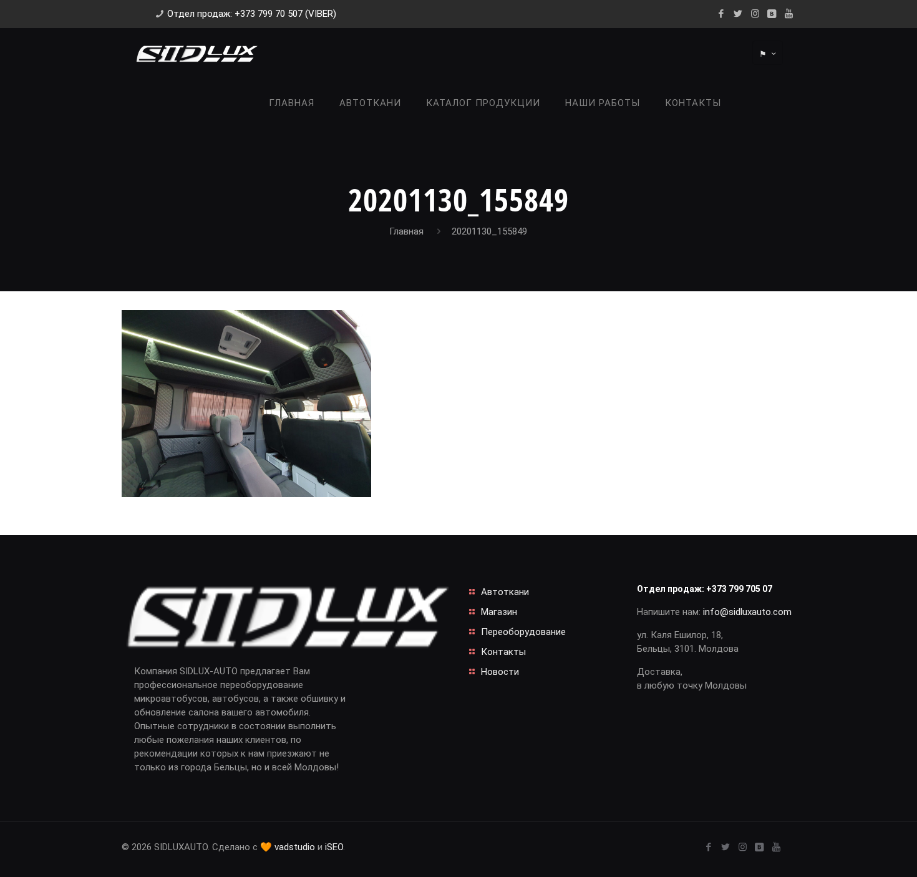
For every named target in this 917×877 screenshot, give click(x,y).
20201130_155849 (489, 231)
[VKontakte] (772, 13)
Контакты (503, 651)
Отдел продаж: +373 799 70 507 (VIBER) (251, 13)
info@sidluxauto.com (747, 612)
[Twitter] (738, 13)
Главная (406, 231)
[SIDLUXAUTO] (196, 53)
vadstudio (294, 847)
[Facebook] (721, 13)
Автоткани (505, 592)
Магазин (499, 612)
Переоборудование (523, 631)
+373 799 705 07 (739, 589)
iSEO (334, 847)
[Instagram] (755, 13)
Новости (500, 671)
